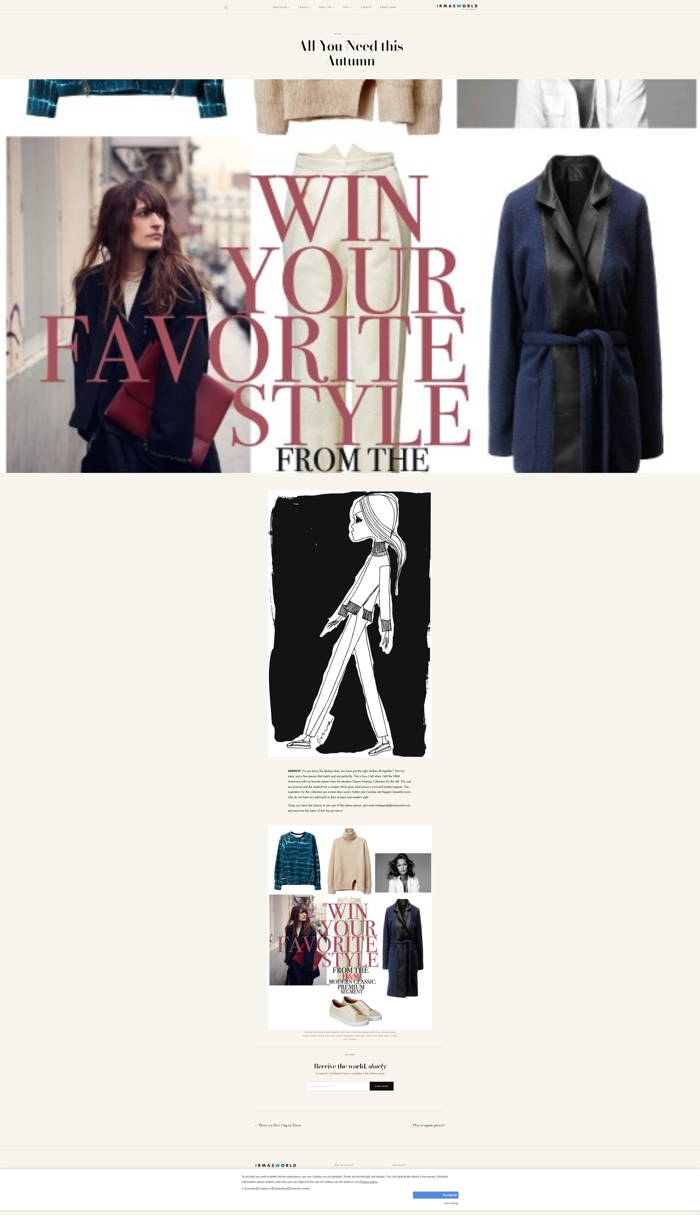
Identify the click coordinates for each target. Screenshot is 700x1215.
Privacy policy (368, 1181)
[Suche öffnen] (226, 7)
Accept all (450, 1195)
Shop (346, 7)
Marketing (280, 1188)
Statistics (265, 1188)
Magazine (280, 7)
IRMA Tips (325, 7)
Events (366, 7)
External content (300, 1188)
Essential (250, 1188)
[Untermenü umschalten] (288, 7)
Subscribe (381, 1086)
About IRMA (388, 7)
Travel (303, 7)
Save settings (451, 1203)
